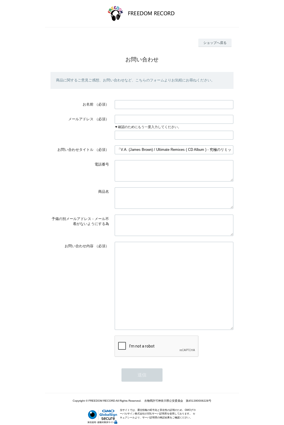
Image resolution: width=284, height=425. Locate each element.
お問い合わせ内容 (79, 246)
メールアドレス (80, 119)
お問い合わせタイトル (75, 150)
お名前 (88, 104)
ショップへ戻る (215, 43)
